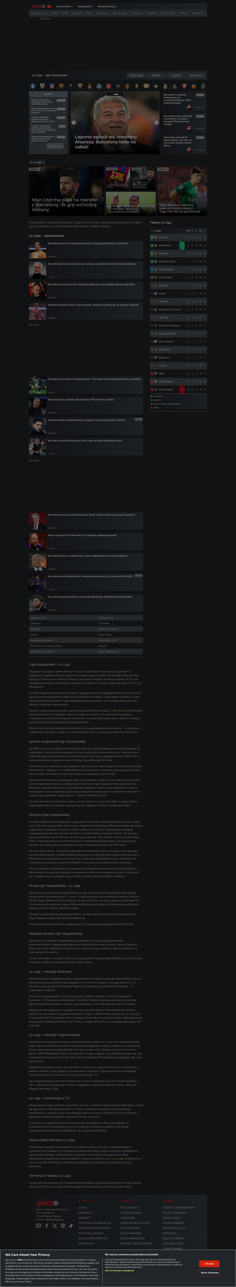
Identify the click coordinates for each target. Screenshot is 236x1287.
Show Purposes (210, 1272)
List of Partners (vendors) (119, 1270)
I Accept (209, 1263)
